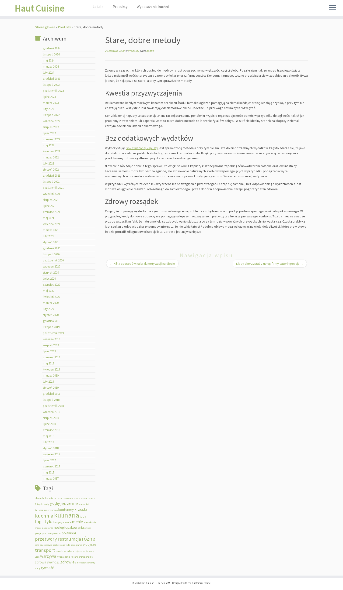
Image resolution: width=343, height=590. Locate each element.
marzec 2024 (51, 67)
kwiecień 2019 (51, 369)
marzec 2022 (51, 157)
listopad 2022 (51, 115)
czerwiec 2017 (51, 466)
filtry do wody (42, 504)
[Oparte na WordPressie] (169, 582)
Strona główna (45, 27)
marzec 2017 (51, 478)
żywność (47, 568)
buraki (77, 498)
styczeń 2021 (51, 242)
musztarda (47, 527)
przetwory (46, 539)
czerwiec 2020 (51, 285)
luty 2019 (48, 382)
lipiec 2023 (49, 97)
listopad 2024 (51, 54)
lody (83, 516)
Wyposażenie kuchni (153, 6)
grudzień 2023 (51, 79)
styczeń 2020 (51, 315)
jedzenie (69, 503)
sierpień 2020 (51, 272)
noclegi (59, 527)
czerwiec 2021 (51, 212)
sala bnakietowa (43, 544)
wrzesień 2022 (51, 121)
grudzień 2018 (51, 394)
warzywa (48, 556)
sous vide (65, 544)
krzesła (80, 509)
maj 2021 (48, 218)
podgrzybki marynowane (48, 533)
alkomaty (48, 498)
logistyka (44, 521)
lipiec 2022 (49, 133)
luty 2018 (48, 442)
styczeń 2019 (51, 388)
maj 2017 (48, 472)
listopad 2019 (51, 327)
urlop (69, 550)
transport (45, 550)
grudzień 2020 (51, 248)
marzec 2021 (51, 230)
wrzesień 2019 (51, 339)
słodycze (89, 544)
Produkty (120, 6)
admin (150, 50)
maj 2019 (48, 363)
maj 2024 (48, 60)
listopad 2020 (51, 254)
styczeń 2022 (51, 170)
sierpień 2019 (51, 345)
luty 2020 (48, 309)
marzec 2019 (51, 375)
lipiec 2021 (49, 206)
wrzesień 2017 (51, 454)
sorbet (56, 544)
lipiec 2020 (49, 279)
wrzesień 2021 (51, 194)
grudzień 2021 (51, 176)
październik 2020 (53, 260)
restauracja (69, 539)
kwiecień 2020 (51, 297)
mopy (38, 527)
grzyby (55, 503)
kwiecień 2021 (51, 224)
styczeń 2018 (51, 448)
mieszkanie (90, 522)
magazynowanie (62, 522)
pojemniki (69, 533)
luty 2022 (48, 163)
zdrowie (67, 562)
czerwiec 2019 (51, 357)
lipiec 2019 (49, 351)
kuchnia (44, 515)
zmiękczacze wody (85, 562)
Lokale (98, 6)
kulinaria (66, 515)
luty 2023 (48, 109)
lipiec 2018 (49, 424)
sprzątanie (76, 544)
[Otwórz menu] (332, 7)
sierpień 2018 (51, 418)
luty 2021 (48, 236)
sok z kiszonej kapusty (142, 148)
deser (84, 498)
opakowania (74, 527)
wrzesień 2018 (51, 412)
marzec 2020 (51, 303)
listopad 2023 (51, 85)
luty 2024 (48, 73)
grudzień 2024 (51, 48)
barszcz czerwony (63, 498)
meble (77, 521)
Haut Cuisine (40, 8)
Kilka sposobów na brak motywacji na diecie (142, 263)
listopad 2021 (51, 182)
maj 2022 (48, 145)
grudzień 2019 (51, 321)
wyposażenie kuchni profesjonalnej (75, 556)
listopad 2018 (51, 400)
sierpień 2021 (51, 200)
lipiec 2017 (49, 460)
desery (91, 498)
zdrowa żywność (47, 562)
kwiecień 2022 (51, 151)
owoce (87, 527)
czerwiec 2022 (51, 139)
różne (88, 538)
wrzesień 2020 (51, 266)
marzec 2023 (51, 103)
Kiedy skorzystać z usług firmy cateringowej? (269, 263)
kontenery (66, 509)
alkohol (39, 498)
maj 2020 (48, 291)
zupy (37, 568)
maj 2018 (48, 436)
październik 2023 (53, 91)
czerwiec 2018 (51, 430)
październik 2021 (53, 188)
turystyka (61, 550)
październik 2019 (53, 333)
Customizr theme (201, 583)
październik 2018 (53, 406)
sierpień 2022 (51, 127)
